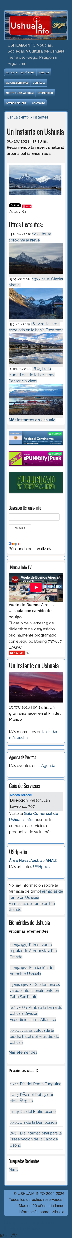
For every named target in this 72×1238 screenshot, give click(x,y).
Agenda (44, 72)
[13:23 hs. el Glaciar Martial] (36, 319)
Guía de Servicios (17, 82)
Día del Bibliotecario (33, 1111)
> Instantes (39, 117)
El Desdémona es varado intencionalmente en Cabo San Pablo (35, 990)
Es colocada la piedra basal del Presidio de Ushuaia (34, 1036)
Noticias (11, 72)
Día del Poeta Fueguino (35, 1084)
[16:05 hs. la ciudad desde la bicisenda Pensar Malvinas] (36, 415)
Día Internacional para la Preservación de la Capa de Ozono (36, 1139)
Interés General (17, 103)
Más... (13, 1169)
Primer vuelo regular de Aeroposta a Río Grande (33, 950)
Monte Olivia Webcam (20, 93)
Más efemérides (23, 1052)
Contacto (38, 103)
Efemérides (45, 93)
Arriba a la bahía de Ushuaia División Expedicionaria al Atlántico (36, 1013)
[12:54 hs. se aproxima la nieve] (36, 274)
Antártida (28, 72)
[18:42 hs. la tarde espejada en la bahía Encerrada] (36, 364)
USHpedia (39, 82)
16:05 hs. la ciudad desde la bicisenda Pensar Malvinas (32, 374)
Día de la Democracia (33, 1122)
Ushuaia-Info (18, 117)
